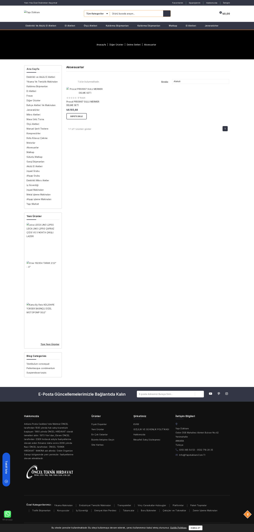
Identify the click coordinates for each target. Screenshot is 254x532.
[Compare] (197, 14)
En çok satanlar (99, 434)
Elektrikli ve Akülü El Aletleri (41, 25)
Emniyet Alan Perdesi (105, 510)
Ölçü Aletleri (90, 25)
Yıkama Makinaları (63, 505)
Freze (30, 95)
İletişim (226, 3)
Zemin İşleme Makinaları (205, 510)
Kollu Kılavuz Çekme (37, 138)
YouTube (211, 394)
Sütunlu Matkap (34, 157)
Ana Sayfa (33, 68)
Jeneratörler (211, 25)
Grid (68, 81)
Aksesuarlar (33, 147)
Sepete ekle (76, 116)
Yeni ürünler (97, 429)
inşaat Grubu (33, 171)
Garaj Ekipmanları (35, 161)
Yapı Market (33, 204)
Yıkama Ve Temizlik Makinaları (42, 81)
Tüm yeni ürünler (50, 344)
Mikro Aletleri (33, 114)
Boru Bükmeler (148, 510)
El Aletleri (70, 25)
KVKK (136, 424)
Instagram (227, 394)
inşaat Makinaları (35, 190)
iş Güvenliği (33, 185)
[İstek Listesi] (205, 14)
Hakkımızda (211, 3)
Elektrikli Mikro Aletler (38, 180)
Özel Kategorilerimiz (38, 504)
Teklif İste (6, 467)
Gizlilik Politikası (178, 527)
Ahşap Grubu (33, 175)
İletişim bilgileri (185, 416)
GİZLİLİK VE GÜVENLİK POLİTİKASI (151, 429)
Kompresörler (34, 133)
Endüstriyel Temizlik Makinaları (95, 505)
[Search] (167, 13)
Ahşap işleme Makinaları (39, 199)
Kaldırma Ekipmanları (117, 25)
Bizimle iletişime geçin (102, 439)
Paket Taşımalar (198, 505)
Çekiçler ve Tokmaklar (174, 510)
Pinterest (220, 394)
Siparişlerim (194, 3)
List (73, 81)
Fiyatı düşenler (99, 424)
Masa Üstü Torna (35, 119)
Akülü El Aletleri (35, 166)
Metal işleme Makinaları (39, 194)
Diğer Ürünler (34, 100)
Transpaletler (124, 505)
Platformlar (178, 505)
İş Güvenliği (82, 510)
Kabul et (195, 528)
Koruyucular (63, 510)
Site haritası (97, 445)
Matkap (173, 25)
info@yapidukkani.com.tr (192, 455)
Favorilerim (177, 3)
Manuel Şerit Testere (37, 128)
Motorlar (31, 143)
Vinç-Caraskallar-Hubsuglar (152, 505)
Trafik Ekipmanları (41, 510)
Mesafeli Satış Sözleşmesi (146, 439)
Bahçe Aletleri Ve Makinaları (41, 105)
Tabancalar (128, 510)
